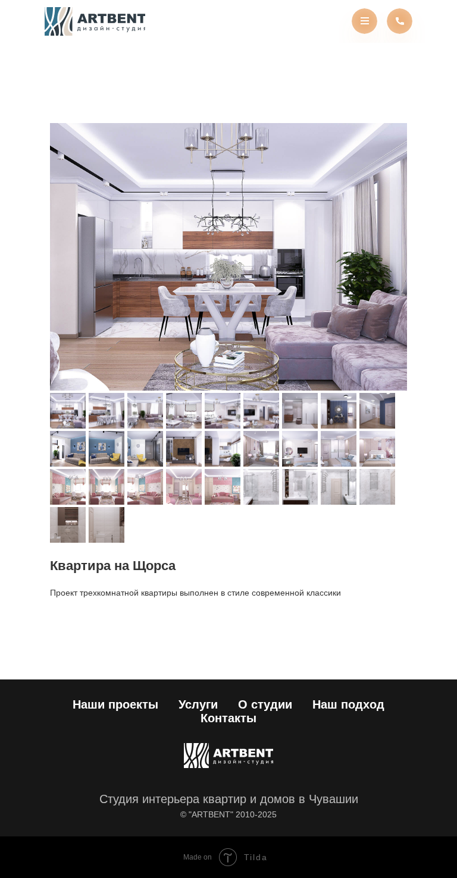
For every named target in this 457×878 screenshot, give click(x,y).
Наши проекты (115, 704)
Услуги (198, 704)
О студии (265, 704)
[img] (95, 21)
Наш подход (348, 704)
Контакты (228, 718)
